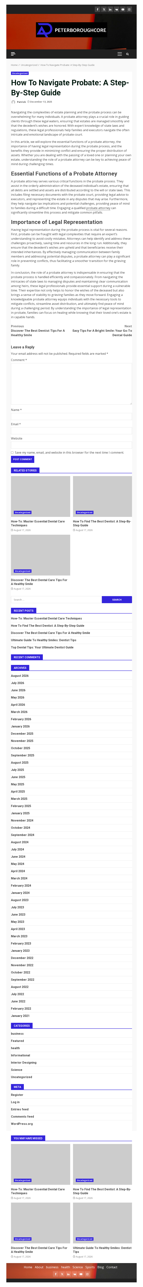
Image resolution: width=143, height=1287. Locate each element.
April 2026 (18, 704)
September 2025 (22, 755)
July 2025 (17, 770)
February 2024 (21, 885)
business (17, 1033)
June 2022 (18, 1001)
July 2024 (17, 849)
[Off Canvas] (13, 53)
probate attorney (98, 208)
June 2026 (18, 690)
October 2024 (20, 827)
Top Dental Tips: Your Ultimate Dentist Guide (42, 647)
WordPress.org (22, 1124)
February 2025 (21, 806)
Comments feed (22, 1116)
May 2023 (17, 922)
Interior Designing (23, 1062)
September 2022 (22, 979)
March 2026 (19, 712)
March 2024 (19, 878)
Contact (112, 1267)
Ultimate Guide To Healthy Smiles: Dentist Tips (43, 640)
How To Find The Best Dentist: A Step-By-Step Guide (102, 496)
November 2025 (22, 741)
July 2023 (17, 907)
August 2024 (19, 842)
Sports (90, 1267)
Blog (100, 1267)
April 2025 (18, 791)
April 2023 (18, 929)
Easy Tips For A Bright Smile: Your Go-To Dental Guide (102, 330)
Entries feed (19, 1109)
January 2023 (20, 950)
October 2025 (20, 748)
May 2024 (17, 864)
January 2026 (20, 726)
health (15, 1048)
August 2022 (19, 987)
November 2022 (22, 965)
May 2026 (17, 697)
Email (16, 424)
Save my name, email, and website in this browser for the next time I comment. (69, 452)
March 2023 (19, 936)
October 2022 (20, 972)
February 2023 (21, 943)
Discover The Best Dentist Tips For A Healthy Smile (38, 330)
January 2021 (20, 1016)
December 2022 (22, 958)
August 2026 (19, 676)
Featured (17, 1041)
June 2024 (18, 856)
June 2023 (18, 914)
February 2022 (21, 1008)
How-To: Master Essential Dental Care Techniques (40, 496)
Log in (15, 1102)
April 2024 (18, 871)
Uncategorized (20, 73)
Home (28, 1267)
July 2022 (17, 994)
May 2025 (17, 784)
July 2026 (17, 683)
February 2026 (21, 719)
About (39, 1267)
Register (17, 1095)
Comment (19, 360)
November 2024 (22, 820)
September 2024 (22, 835)
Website (16, 438)
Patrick (21, 101)
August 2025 (19, 762)
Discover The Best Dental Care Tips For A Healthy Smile (40, 555)
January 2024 (20, 893)
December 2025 (22, 733)
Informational (20, 1055)
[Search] (127, 54)
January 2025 (20, 813)
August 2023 (19, 900)
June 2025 (18, 777)
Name (16, 410)
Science (16, 1070)
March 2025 (19, 799)
